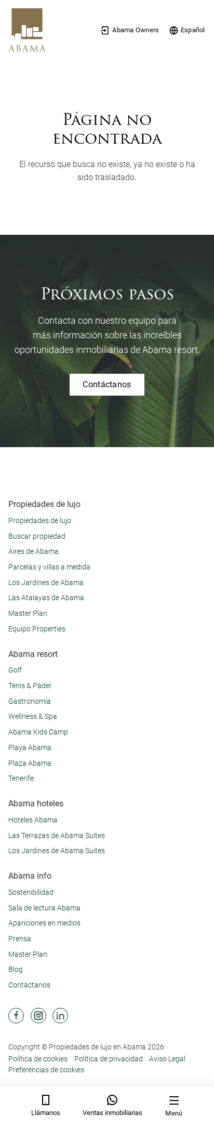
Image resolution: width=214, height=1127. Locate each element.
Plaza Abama (29, 763)
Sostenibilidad (31, 892)
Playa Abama (29, 747)
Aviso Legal (167, 1059)
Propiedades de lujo (39, 520)
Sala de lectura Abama (44, 908)
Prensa (19, 938)
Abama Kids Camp (38, 732)
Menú (173, 1113)
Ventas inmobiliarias (112, 1113)
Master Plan (27, 613)
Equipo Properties (36, 629)
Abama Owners (135, 30)
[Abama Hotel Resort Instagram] (38, 1015)
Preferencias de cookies (46, 1070)
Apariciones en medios (44, 923)
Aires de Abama (33, 551)
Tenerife (21, 778)
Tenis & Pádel (29, 685)
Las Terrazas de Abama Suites (56, 835)
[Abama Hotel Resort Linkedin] (60, 1015)
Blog (15, 969)
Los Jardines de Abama (46, 582)
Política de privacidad (108, 1059)
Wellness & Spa (32, 716)
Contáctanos (107, 384)
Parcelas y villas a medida (49, 567)
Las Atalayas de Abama (46, 597)
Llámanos (45, 1113)
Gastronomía (29, 701)
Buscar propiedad (36, 536)
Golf (15, 670)
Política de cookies (38, 1059)
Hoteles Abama (33, 820)
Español (193, 30)
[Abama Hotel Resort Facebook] (16, 1015)
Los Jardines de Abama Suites (56, 850)
